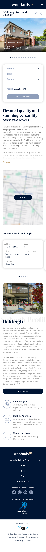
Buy (23, 465)
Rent (23, 476)
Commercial (23, 481)
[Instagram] (20, 492)
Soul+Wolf (27, 541)
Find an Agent (20, 401)
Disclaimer (12, 537)
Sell (23, 470)
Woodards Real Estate (20, 460)
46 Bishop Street (11, 247)
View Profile (23, 391)
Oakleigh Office (21, 89)
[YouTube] (25, 492)
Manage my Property (23, 433)
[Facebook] (14, 492)
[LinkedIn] (31, 492)
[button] (10, 57)
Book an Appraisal (22, 415)
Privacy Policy (33, 537)
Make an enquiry (23, 97)
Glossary (22, 537)
